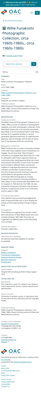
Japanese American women (11, 257)
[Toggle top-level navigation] (31, 12)
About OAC (5, 368)
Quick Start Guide (8, 375)
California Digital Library (22, 362)
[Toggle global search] (37, 12)
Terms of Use (6, 379)
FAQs (3, 373)
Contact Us (5, 386)
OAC (11, 12)
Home (3, 366)
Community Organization (10, 255)
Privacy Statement (8, 382)
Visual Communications (13, 21)
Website (4, 342)
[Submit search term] (33, 64)
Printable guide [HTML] (14, 56)
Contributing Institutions (10, 371)
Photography (6, 262)
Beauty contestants (8, 252)
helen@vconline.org (8, 340)
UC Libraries (5, 360)
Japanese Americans (8, 260)
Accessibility (5, 384)
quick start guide (12, 5)
